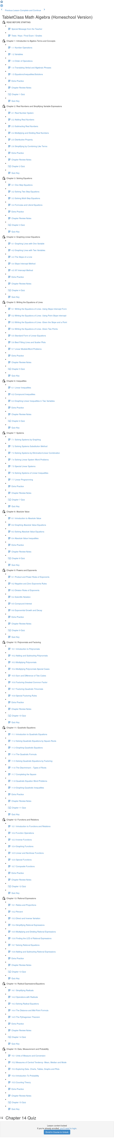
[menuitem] (1, 6)
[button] (1, 2)
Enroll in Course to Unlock (57, 1132)
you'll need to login (68, 1128)
